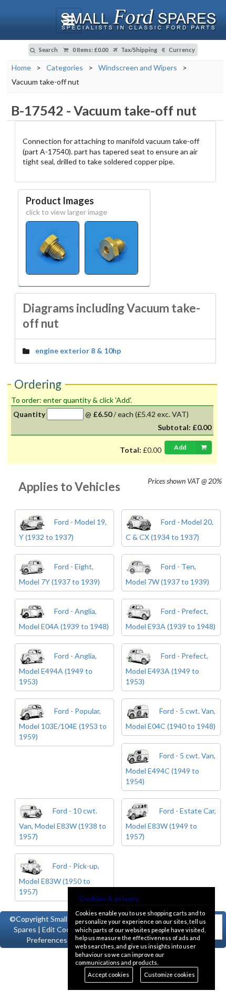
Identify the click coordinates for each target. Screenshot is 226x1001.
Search (48, 49)
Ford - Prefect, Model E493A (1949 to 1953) (167, 668)
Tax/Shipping (138, 49)
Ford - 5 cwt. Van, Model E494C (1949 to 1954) (170, 768)
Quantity (29, 414)
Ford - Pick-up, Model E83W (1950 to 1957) (59, 878)
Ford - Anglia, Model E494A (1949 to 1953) (58, 668)
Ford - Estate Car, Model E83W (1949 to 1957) (171, 823)
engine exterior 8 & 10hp (78, 350)
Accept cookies (108, 974)
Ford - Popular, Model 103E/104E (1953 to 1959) (63, 723)
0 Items (89, 49)
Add (180, 447)
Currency (181, 49)
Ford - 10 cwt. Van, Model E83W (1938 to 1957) (62, 823)
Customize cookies (169, 974)
